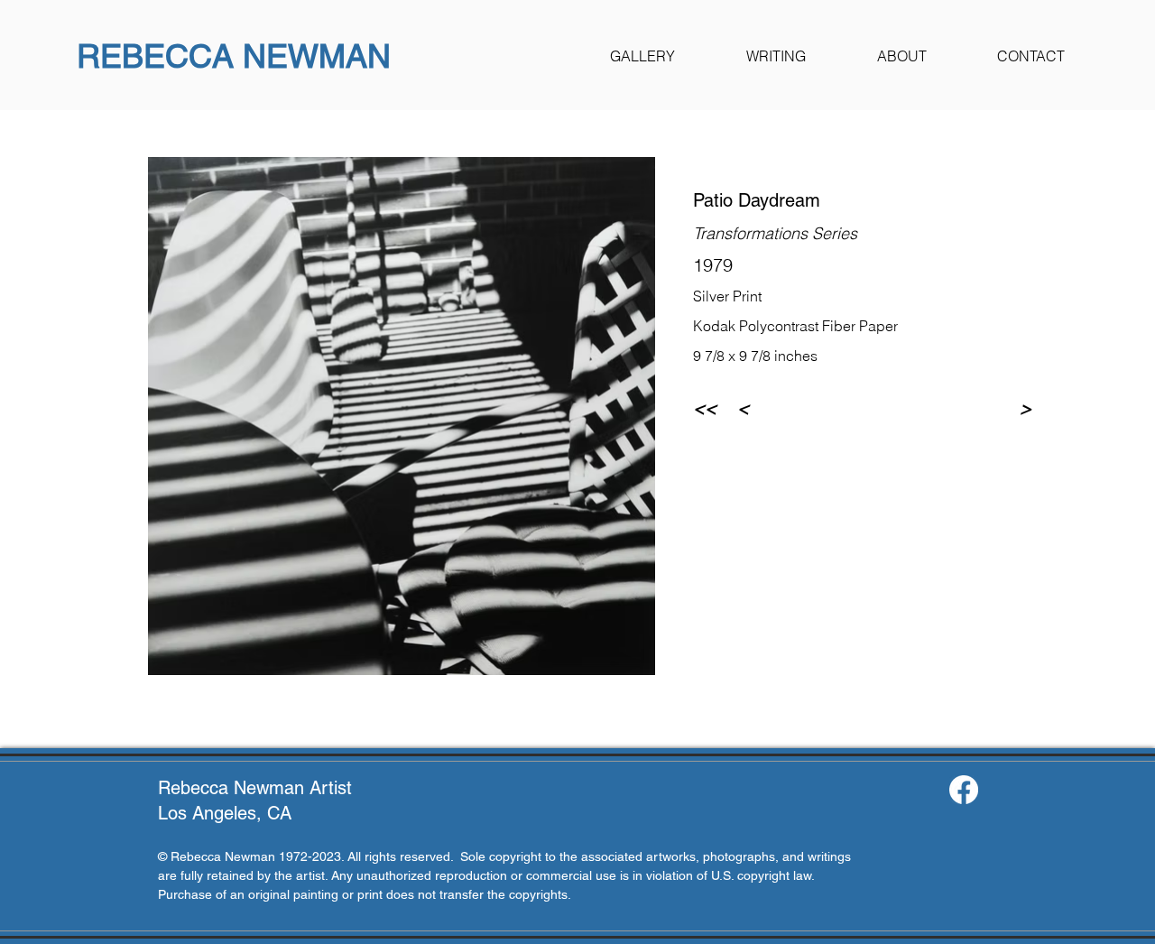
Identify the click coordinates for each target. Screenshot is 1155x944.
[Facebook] (963, 789)
